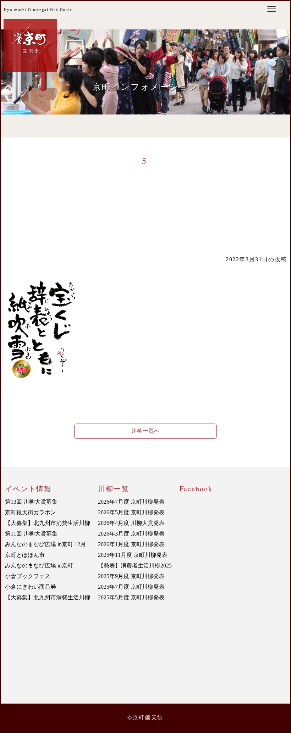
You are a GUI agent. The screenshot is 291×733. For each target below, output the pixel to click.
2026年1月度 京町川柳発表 (131, 544)
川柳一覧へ (145, 431)
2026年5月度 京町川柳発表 (131, 512)
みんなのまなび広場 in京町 (39, 566)
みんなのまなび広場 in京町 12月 (45, 544)
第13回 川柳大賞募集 (31, 502)
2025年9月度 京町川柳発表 (131, 576)
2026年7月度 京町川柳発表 (131, 502)
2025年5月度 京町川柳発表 (131, 597)
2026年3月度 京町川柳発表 (131, 534)
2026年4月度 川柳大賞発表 (131, 523)
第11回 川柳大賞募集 (31, 534)
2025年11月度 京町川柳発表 (133, 555)
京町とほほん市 (25, 555)
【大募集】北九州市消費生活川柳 (47, 523)
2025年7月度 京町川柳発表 (131, 587)
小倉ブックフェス (27, 576)
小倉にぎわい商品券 (30, 587)
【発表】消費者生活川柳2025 (135, 566)
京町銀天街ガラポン (30, 512)
